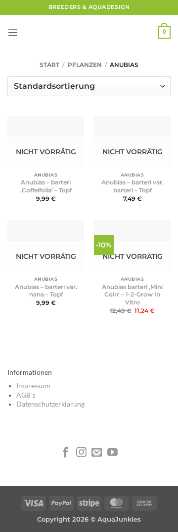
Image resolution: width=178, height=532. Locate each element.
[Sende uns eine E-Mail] (96, 453)
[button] (12, 32)
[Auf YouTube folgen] (112, 453)
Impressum (33, 386)
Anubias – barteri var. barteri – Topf (132, 186)
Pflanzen (85, 64)
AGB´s (26, 395)
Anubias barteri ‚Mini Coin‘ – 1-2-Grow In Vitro (132, 294)
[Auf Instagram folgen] (81, 453)
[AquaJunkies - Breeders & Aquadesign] (89, 32)
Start (49, 64)
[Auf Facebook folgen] (65, 453)
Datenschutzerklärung (50, 404)
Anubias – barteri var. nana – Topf (46, 290)
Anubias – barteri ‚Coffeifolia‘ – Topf (46, 186)
